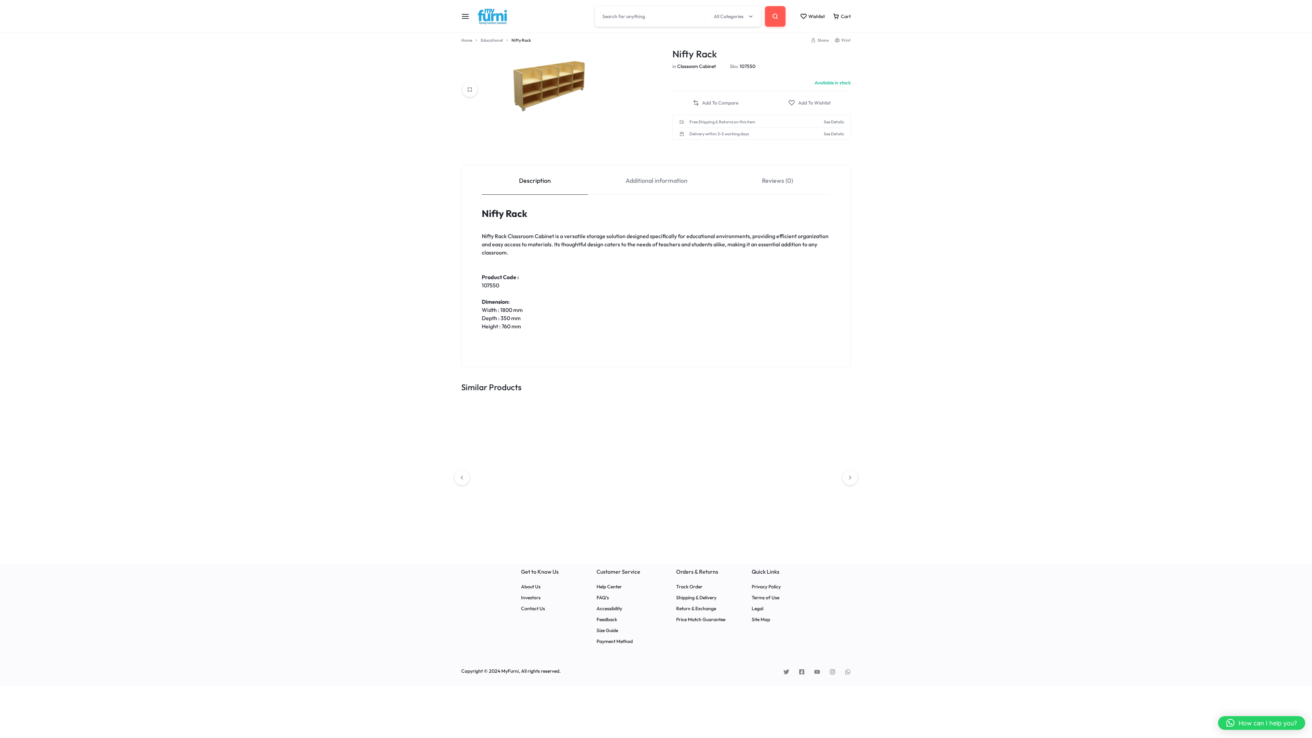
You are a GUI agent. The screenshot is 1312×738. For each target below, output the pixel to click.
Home (466, 40)
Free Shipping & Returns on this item (722, 122)
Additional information (656, 180)
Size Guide (607, 630)
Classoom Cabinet (696, 66)
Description (535, 180)
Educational (492, 40)
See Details (834, 122)
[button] (715, 103)
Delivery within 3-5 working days (719, 134)
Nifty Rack (504, 213)
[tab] (535, 180)
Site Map (761, 620)
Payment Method (615, 641)
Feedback (607, 620)
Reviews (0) (777, 180)
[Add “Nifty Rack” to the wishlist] (809, 103)
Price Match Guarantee (700, 620)
